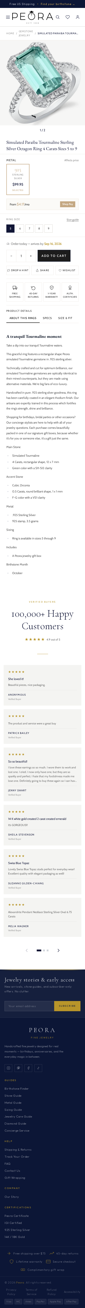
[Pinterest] (18, 1068)
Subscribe (67, 1005)
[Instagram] (8, 1068)
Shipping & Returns (18, 1149)
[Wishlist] (67, 17)
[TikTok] (38, 1068)
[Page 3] (48, 950)
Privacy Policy (11, 1292)
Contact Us (12, 1170)
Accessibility (72, 1291)
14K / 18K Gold (15, 1237)
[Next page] (58, 950)
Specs (47, 318)
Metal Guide (13, 1102)
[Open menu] (8, 17)
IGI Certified (13, 1223)
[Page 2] (44, 950)
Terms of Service (31, 1292)
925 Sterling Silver (17, 1230)
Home (10, 33)
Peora (42, 1030)
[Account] (77, 17)
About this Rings (23, 318)
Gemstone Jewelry (26, 33)
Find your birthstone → (58, 4)
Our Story (12, 1196)
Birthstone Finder (17, 1088)
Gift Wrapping (15, 1177)
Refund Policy (52, 1292)
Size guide (73, 219)
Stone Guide (13, 1095)
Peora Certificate (17, 1216)
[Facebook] (28, 1068)
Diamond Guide (15, 1123)
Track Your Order (17, 1156)
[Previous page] (26, 950)
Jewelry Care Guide (18, 1116)
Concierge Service (17, 1130)
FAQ (8, 1163)
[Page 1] (39, 950)
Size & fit (65, 318)
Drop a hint (20, 270)
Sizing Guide (13, 1109)
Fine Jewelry (42, 1037)
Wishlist (69, 270)
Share (44, 270)
